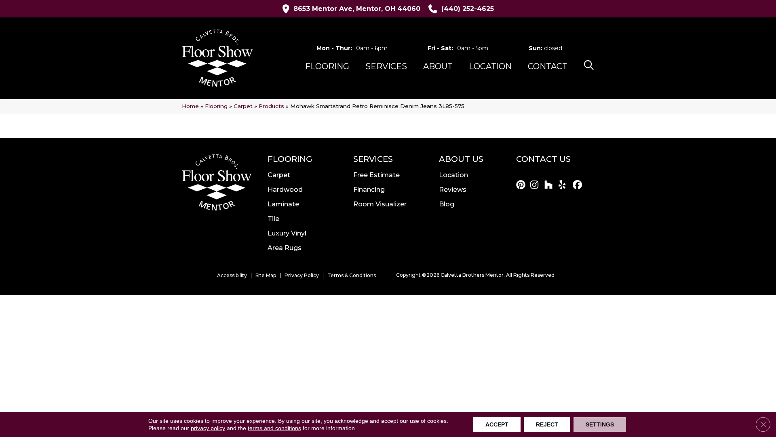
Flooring (216, 106)
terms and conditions (274, 428)
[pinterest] (522, 185)
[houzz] (550, 185)
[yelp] (564, 185)
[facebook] (578, 185)
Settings (600, 424)
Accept (496, 424)
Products (271, 106)
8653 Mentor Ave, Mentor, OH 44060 (356, 9)
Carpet (243, 106)
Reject (547, 424)
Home (190, 106)
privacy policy (208, 428)
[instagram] (536, 185)
